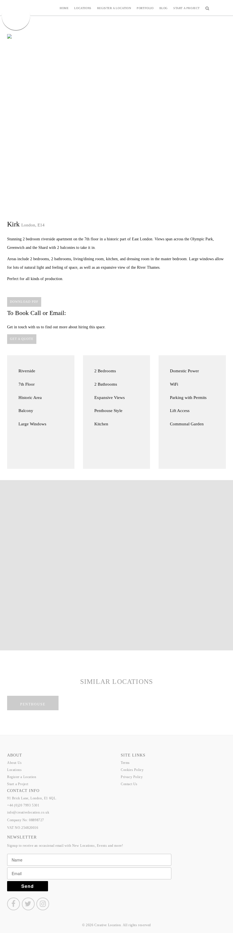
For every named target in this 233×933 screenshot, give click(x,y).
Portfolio (145, 8)
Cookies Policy (132, 770)
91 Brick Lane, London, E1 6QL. (32, 798)
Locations (82, 8)
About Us (14, 763)
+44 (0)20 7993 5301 (23, 805)
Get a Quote (22, 339)
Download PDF (24, 301)
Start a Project (186, 8)
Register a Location (114, 8)
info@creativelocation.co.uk (28, 812)
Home (64, 8)
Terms (125, 763)
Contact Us (129, 784)
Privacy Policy (132, 777)
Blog (163, 8)
